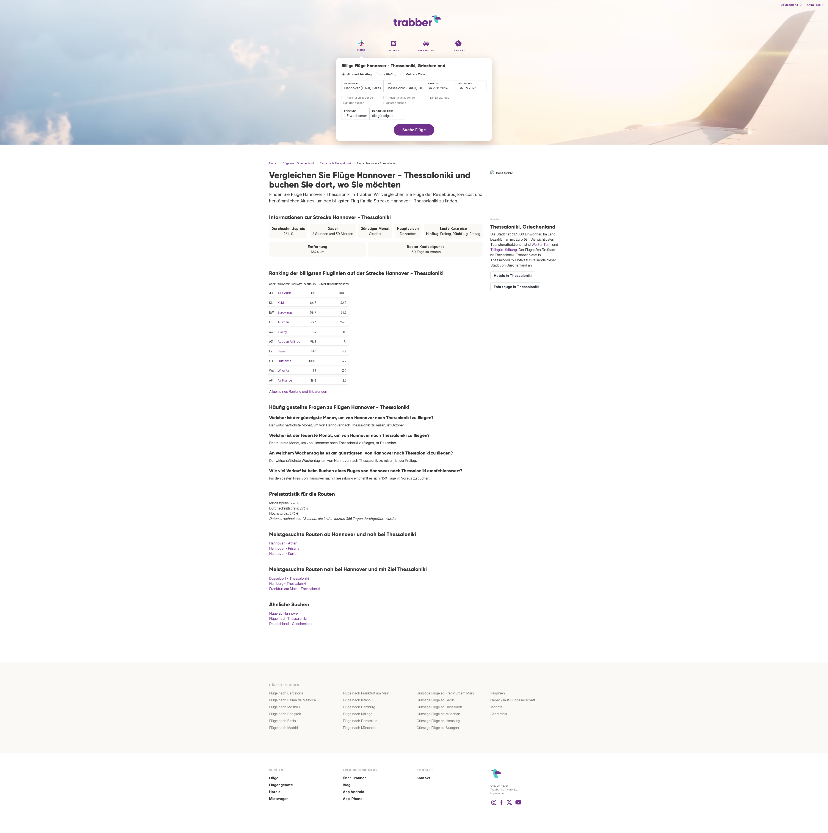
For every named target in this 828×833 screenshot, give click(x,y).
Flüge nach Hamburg (359, 707)
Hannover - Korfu (282, 553)
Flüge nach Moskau (284, 707)
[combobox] (362, 86)
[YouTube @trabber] (518, 804)
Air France (285, 380)
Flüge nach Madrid (283, 728)
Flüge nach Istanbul (358, 700)
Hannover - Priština (284, 548)
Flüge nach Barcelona (286, 693)
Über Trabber (354, 778)
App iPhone (352, 799)
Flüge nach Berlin (282, 721)
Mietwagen (279, 799)
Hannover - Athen (283, 543)
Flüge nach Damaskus (360, 721)
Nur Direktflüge (439, 97)
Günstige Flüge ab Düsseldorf (440, 707)
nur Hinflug (388, 74)
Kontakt (423, 778)
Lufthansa (284, 361)
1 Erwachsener (355, 116)
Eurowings (285, 312)
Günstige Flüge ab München (438, 714)
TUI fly (282, 332)
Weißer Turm (541, 244)
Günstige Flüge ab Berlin (435, 700)
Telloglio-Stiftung (503, 250)
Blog (346, 785)
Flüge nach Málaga (357, 714)
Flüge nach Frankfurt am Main (366, 693)
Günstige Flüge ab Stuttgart (438, 728)
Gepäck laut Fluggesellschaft (512, 700)
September (498, 714)
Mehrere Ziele (415, 74)
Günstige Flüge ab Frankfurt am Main (445, 693)
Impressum (497, 793)
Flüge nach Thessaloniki (288, 618)
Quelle (494, 219)
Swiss (282, 351)
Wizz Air (283, 370)
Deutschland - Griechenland (290, 624)
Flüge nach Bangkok (285, 714)
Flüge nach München (359, 728)
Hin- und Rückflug (359, 74)
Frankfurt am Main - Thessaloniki (294, 589)
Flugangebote (281, 785)
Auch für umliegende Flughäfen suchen (357, 100)
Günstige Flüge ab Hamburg (438, 721)
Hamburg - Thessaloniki (287, 583)
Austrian (283, 322)
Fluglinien (497, 693)
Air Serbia (285, 293)
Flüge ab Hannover (284, 613)
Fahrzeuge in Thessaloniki (516, 287)
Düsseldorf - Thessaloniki (289, 578)
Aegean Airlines (289, 341)
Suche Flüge (414, 130)
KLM (281, 302)
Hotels (274, 792)
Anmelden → (815, 4)
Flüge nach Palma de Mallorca (292, 700)
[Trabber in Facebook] (501, 804)
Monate (496, 707)
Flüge (273, 778)
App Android (353, 792)
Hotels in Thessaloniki (513, 275)
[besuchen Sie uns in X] (509, 804)
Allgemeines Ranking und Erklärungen (298, 391)
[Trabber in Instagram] (493, 804)
